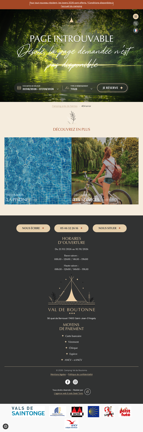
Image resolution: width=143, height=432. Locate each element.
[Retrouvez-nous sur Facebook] (67, 382)
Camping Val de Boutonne (75, 370)
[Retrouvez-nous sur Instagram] (75, 382)
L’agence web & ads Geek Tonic (68, 393)
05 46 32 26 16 (69, 228)
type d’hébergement (79, 86)
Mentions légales (58, 374)
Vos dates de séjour (31, 86)
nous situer (107, 228)
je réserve (110, 88)
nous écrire (31, 228)
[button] (29, 4)
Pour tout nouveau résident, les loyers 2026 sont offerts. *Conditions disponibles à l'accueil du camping (72, 4)
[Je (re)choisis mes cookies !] (5, 426)
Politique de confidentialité (80, 374)
